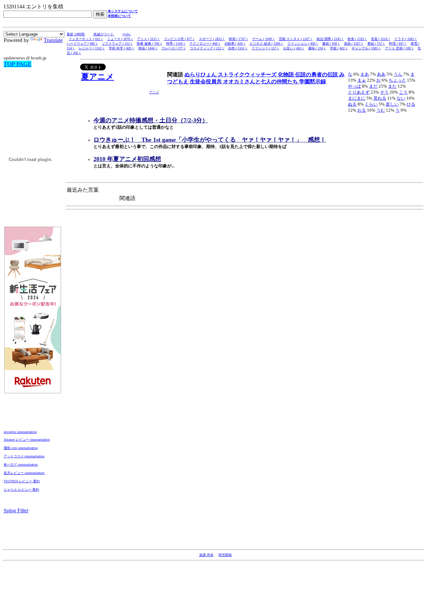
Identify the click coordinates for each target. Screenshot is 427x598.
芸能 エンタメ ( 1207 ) (296, 39)
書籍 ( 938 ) (331, 43)
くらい (371, 104)
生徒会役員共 (206, 81)
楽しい (392, 104)
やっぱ (354, 86)
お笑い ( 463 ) (293, 48)
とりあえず (359, 92)
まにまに (356, 98)
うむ (380, 110)
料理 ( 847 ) (398, 43)
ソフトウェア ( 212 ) (117, 43)
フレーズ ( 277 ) (173, 48)
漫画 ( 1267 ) (353, 43)
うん (398, 74)
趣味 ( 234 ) (317, 48)
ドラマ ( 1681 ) (405, 39)
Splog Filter (16, 510)
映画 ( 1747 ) (238, 39)
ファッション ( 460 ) (302, 43)
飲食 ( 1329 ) (357, 39)
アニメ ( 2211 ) (148, 39)
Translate (53, 40)
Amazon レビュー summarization (27, 439)
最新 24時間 (76, 34)
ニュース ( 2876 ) (120, 39)
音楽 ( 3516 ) (380, 39)
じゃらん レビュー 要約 (21, 489)
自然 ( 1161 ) (238, 48)
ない (401, 98)
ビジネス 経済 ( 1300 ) (266, 43)
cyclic (126, 34)
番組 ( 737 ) (376, 43)
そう (384, 92)
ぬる (352, 104)
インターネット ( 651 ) (86, 39)
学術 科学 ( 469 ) (121, 48)
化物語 (286, 74)
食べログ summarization (21, 464)
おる (361, 110)
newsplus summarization (20, 432)
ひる (411, 104)
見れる (379, 98)
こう (403, 92)
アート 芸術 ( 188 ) (399, 48)
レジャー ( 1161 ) (92, 48)
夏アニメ (97, 76)
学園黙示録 (312, 81)
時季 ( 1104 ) (175, 43)
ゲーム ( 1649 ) (263, 39)
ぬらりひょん (201, 74)
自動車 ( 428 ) (235, 43)
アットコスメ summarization (24, 456)
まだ (373, 86)
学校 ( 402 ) (339, 48)
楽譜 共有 (206, 555)
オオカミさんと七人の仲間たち (261, 81)
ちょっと (397, 80)
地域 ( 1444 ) (147, 48)
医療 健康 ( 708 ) (149, 43)
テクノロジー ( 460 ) (205, 43)
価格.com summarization (21, 448)
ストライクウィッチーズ (248, 74)
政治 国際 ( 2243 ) (330, 39)
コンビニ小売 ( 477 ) (179, 39)
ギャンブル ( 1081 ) (366, 48)
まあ (364, 74)
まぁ (361, 80)
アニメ (154, 92)
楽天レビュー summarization (24, 473)
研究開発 (225, 555)
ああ (381, 74)
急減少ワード (103, 34)
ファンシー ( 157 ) (265, 48)
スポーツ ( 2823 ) (212, 39)
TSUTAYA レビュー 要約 (22, 481)
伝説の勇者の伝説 (317, 74)
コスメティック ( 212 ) (207, 48)
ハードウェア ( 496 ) (82, 43)
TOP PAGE (17, 64)
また (392, 86)
